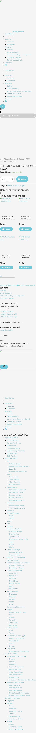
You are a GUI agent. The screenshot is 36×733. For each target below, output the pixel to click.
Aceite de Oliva (14, 685)
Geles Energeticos (16, 672)
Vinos (9, 474)
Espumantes (11, 487)
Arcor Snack (13, 623)
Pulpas (21, 159)
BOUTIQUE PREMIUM (12, 698)
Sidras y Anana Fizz (16, 498)
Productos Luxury (13, 448)
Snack (9, 610)
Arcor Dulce (13, 573)
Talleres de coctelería (14, 60)
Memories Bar (12, 591)
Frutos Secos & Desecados (19, 693)
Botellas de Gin (14, 464)
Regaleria (10, 701)
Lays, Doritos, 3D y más (17, 612)
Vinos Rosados (14, 482)
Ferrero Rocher (14, 583)
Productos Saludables (15, 682)
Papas (11, 602)
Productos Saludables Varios (19, 695)
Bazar (9, 722)
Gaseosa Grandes (15, 531)
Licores (9, 521)
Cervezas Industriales (17, 505)
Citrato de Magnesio (16, 667)
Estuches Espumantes (17, 500)
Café (11, 630)
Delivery (10, 50)
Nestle (11, 586)
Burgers (12, 599)
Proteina (12, 659)
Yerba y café (11, 628)
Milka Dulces (13, 576)
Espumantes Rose (15, 495)
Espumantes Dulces (16, 492)
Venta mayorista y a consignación (19, 55)
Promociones (11, 446)
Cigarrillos (12, 708)
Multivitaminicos (15, 669)
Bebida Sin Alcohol (11, 159)
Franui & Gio (13, 581)
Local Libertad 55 (6, 330)
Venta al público (13, 52)
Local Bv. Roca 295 (7, 311)
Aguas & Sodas (14, 537)
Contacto (8, 63)
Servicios (8, 47)
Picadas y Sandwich (16, 565)
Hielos (11, 547)
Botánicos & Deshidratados (19, 466)
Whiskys (10, 526)
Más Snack (13, 625)
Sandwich (12, 620)
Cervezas (10, 503)
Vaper (11, 706)
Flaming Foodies (13, 560)
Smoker (9, 703)
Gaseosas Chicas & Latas (18, 539)
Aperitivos (10, 511)
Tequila (11, 518)
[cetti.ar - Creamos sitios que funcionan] (16, 357)
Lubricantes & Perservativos (19, 651)
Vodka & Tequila (13, 513)
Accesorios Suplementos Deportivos (22, 680)
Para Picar (12, 597)
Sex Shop (10, 649)
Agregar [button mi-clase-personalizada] (8, 229)
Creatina (12, 662)
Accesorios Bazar (15, 727)
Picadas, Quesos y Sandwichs (17, 563)
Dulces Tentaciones (14, 570)
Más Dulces (13, 589)
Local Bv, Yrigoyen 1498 (8, 317)
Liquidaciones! (12, 453)
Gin (8, 461)
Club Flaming (11, 456)
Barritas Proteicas (15, 688)
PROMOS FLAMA (11, 438)
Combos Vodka (14, 555)
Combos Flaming (13, 550)
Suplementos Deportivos (16, 656)
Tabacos (12, 714)
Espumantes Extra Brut (17, 490)
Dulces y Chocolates (16, 638)
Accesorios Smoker (16, 719)
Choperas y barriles (14, 57)
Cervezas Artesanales (17, 508)
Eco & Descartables (16, 729)
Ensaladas (13, 594)
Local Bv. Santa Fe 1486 (8, 314)
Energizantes (14, 534)
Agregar (23, 179)
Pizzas (11, 604)
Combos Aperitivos (16, 552)
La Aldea (12, 578)
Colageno (12, 664)
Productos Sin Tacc (14, 636)
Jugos (11, 542)
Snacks (11, 643)
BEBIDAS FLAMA (10, 458)
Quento (12, 617)
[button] (18, 193)
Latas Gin (12, 469)
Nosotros (8, 39)
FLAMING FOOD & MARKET (14, 557)
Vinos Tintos (13, 477)
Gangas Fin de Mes (14, 443)
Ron (8, 524)
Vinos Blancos (14, 479)
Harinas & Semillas (15, 690)
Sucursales (11, 44)
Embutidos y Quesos (16, 568)
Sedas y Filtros (14, 716)
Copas (11, 724)
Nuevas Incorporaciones (16, 451)
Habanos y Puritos (15, 711)
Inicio (1, 159)
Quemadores (14, 677)
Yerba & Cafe (14, 641)
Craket (11, 615)
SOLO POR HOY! (13, 440)
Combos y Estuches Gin (18, 472)
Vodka (11, 516)
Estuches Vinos (14, 485)
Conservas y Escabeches (16, 607)
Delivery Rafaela (18, 32)
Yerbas (11, 633)
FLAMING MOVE (10, 654)
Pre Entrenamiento (16, 675)
